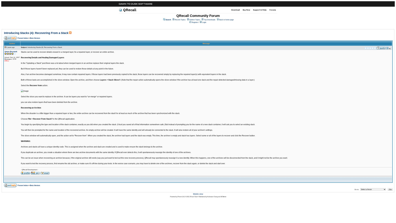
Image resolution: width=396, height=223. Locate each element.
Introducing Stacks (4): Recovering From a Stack (36, 33)
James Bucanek (10, 51)
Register (195, 22)
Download (235, 10)
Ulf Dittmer (223, 196)
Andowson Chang (212, 196)
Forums (272, 10)
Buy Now (246, 10)
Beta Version (35, 38)
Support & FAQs (260, 10)
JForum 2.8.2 (181, 196)
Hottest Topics (194, 20)
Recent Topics (180, 20)
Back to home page (226, 20)
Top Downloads (209, 20)
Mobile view (198, 194)
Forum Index (23, 38)
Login (204, 22)
